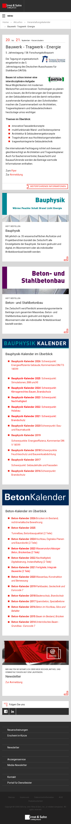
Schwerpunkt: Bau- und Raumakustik (36, 427)
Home (6, 22)
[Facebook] (5, 711)
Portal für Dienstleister (19, 782)
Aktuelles (17, 22)
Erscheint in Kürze (17, 735)
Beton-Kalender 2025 (23, 527)
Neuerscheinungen (17, 729)
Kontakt (11, 777)
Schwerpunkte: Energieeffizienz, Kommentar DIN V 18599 (37, 442)
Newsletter (13, 747)
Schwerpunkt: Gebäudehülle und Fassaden (34, 465)
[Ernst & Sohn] (13, 6)
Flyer (14, 170)
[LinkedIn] (12, 711)
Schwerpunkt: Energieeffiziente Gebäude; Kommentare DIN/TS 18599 (37, 365)
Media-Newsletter (17, 765)
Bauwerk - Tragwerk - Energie (21, 26)
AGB (61, 797)
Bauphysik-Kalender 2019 (25, 435)
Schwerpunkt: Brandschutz (33, 473)
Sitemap (11, 797)
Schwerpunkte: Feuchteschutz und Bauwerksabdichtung (34, 452)
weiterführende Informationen (48, 186)
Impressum (24, 797)
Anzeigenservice (16, 759)
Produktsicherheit (35, 801)
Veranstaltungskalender (38, 22)
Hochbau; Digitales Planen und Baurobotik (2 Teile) (37, 541)
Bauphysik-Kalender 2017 (25, 459)
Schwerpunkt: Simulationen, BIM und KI (34, 380)
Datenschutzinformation (44, 797)
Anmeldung (16, 174)
